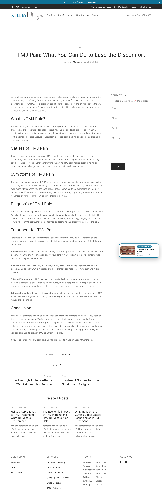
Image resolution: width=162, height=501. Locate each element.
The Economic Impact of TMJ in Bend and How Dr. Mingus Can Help (56, 416)
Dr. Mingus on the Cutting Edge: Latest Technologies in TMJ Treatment (88, 416)
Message (117, 138)
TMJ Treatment (81, 48)
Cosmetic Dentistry (56, 462)
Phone (116, 118)
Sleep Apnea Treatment (58, 477)
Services (51, 15)
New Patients (82, 15)
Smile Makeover (54, 483)
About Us (26, 7)
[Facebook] (12, 7)
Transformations (65, 15)
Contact (96, 15)
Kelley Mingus (73, 62)
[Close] (160, 2)
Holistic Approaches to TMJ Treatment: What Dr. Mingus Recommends (23, 416)
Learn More (92, 2)
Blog (35, 7)
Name (115, 108)
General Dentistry (55, 467)
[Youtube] (17, 7)
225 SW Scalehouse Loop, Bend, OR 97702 (132, 7)
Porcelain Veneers (55, 472)
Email (115, 128)
